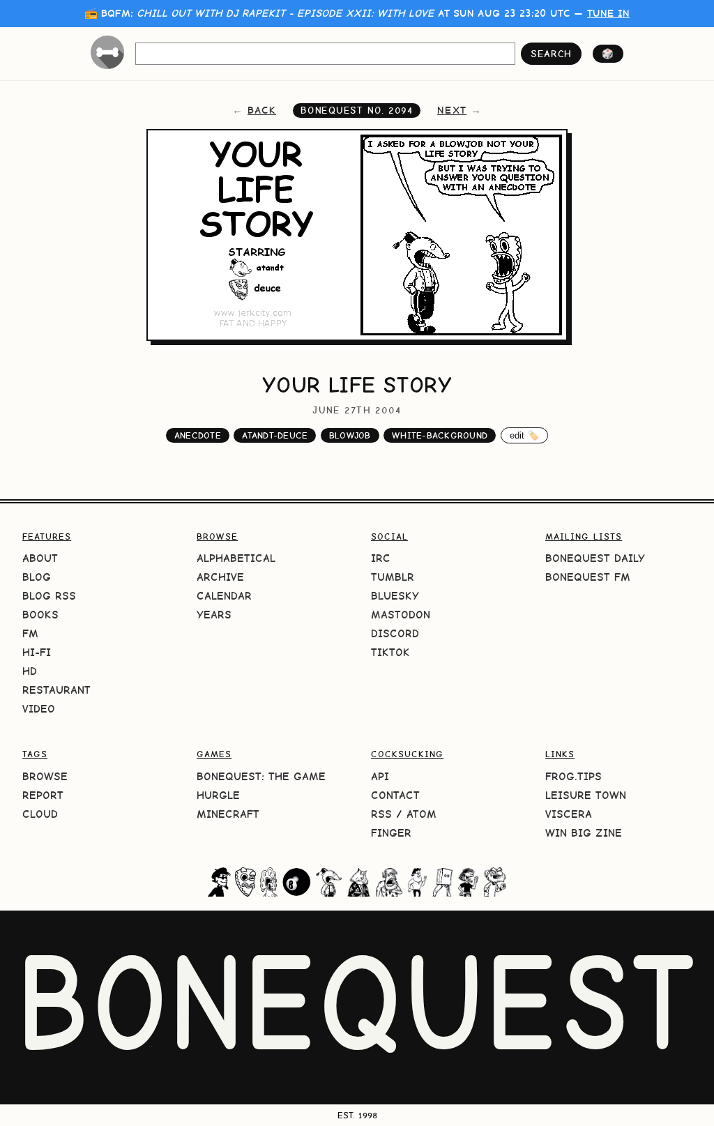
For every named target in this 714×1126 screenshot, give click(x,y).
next (451, 110)
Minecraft (228, 814)
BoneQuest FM (587, 577)
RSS (381, 814)
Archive (220, 577)
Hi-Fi (36, 652)
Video (38, 708)
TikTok (390, 652)
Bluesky (395, 595)
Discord (395, 633)
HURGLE (218, 795)
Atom (421, 814)
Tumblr (392, 577)
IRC (380, 558)
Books (40, 614)
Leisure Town (585, 795)
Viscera (568, 814)
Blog (36, 577)
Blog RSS (49, 595)
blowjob (350, 435)
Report (42, 795)
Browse (45, 776)
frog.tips (573, 776)
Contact (395, 795)
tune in (608, 13)
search (551, 53)
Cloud (40, 814)
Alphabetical (236, 558)
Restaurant (56, 690)
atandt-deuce (274, 435)
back (262, 110)
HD (29, 671)
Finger (391, 832)
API (380, 776)
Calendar (224, 595)
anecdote (197, 435)
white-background (439, 435)
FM (30, 633)
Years (214, 614)
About (40, 558)
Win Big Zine (583, 832)
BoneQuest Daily (595, 558)
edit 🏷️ (525, 435)
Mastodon (400, 614)
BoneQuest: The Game (261, 776)
